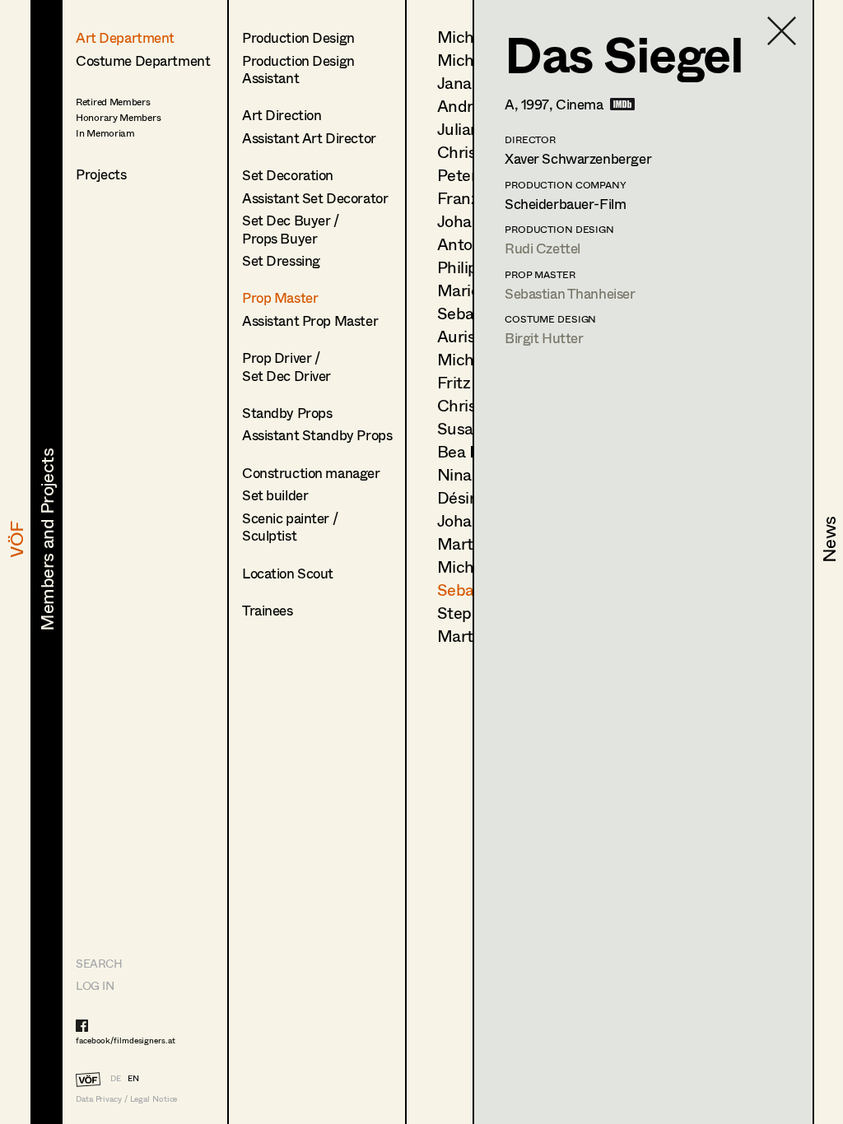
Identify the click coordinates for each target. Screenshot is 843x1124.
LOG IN (95, 985)
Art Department (125, 37)
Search (99, 963)
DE (115, 1078)
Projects (101, 174)
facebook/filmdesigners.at (125, 1040)
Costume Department (143, 60)
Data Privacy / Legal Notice (126, 1099)
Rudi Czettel (542, 248)
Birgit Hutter (544, 338)
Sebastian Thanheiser (570, 293)
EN (133, 1078)
